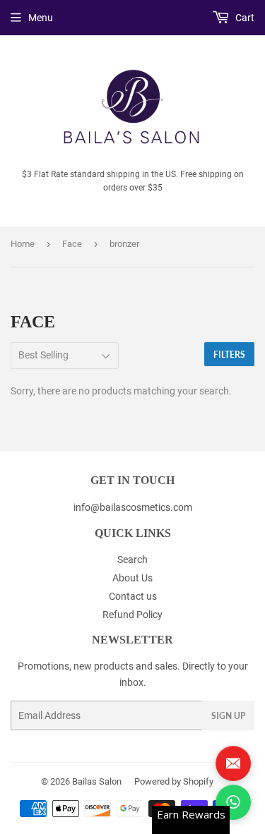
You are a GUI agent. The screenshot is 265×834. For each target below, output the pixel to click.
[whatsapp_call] (233, 802)
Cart (243, 17)
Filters (229, 354)
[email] (233, 763)
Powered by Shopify (173, 781)
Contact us (133, 596)
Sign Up (228, 716)
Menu (40, 17)
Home (23, 243)
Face (72, 243)
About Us (132, 578)
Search (132, 559)
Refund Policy (132, 614)
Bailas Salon (97, 781)
